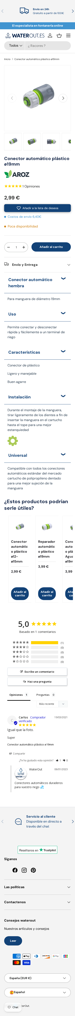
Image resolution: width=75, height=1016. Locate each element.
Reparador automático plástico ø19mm (46, 549)
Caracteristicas (24, 352)
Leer (13, 941)
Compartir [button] (18, 753)
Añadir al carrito (51, 247)
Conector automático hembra (30, 282)
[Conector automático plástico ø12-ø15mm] (20, 527)
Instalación (19, 397)
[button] (59, 35)
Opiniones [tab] (16, 695)
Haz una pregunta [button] (39, 681)
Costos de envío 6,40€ (24, 217)
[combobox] (37, 45)
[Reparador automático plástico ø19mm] (47, 527)
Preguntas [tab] (43, 695)
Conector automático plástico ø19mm (36, 59)
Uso (12, 314)
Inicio (7, 59)
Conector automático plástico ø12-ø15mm (19, 551)
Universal (17, 455)
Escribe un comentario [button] (39, 671)
